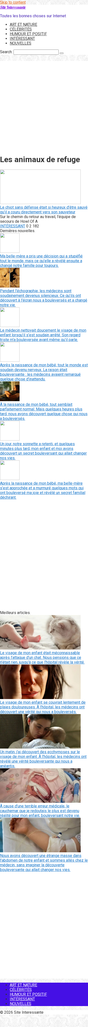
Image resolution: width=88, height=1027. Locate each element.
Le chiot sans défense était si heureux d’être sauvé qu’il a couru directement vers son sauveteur (44, 209)
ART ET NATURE (23, 24)
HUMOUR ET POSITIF (28, 34)
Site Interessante (13, 7)
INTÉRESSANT (22, 38)
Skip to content (13, 2)
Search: (6, 52)
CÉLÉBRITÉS (21, 29)
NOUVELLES (20, 43)
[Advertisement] (44, 105)
